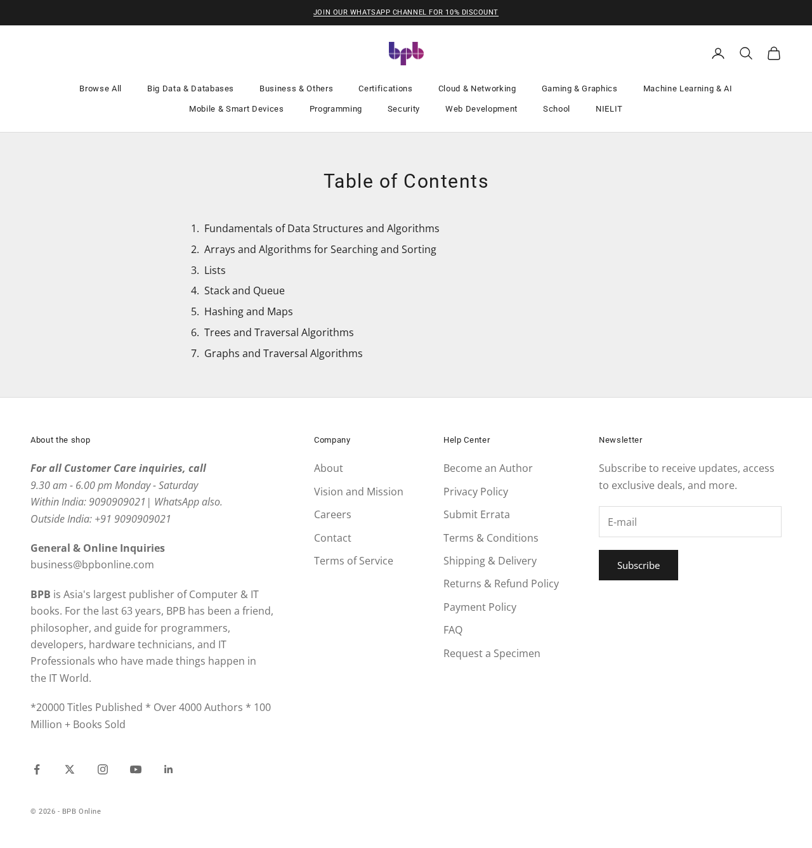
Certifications (385, 88)
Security (404, 109)
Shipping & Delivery (490, 561)
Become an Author (488, 468)
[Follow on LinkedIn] (168, 769)
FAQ (452, 630)
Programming (336, 109)
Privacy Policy (475, 492)
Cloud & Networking (477, 88)
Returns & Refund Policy (501, 583)
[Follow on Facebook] (36, 769)
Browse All (100, 88)
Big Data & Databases (190, 88)
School (556, 109)
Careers (332, 514)
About (328, 468)
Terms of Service (353, 561)
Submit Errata (476, 514)
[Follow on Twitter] (69, 769)
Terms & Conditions (491, 538)
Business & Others (296, 88)
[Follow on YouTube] (135, 769)
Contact (332, 538)
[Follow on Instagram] (102, 769)
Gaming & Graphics (580, 88)
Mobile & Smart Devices (236, 109)
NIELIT (609, 109)
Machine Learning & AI (688, 88)
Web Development (481, 109)
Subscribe (638, 565)
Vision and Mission (358, 492)
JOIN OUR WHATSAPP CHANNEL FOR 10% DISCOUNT (406, 12)
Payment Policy (479, 607)
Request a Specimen (491, 653)
